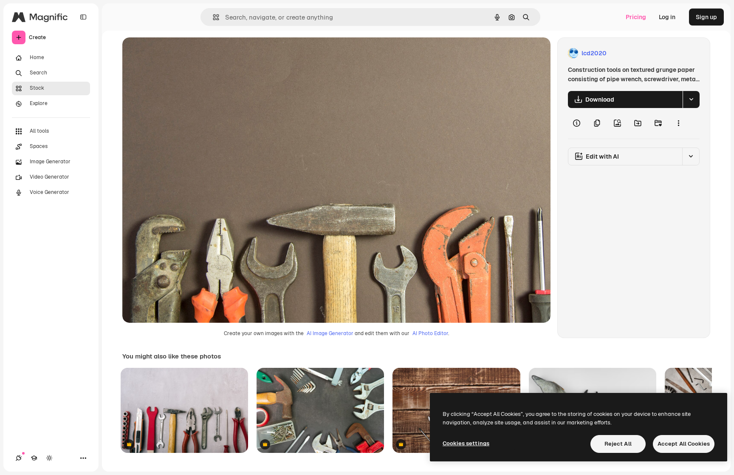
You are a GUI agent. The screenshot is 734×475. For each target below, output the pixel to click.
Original (177, 53)
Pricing (636, 17)
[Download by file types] (691, 99)
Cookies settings (466, 443)
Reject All (618, 443)
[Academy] (34, 458)
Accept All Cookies (684, 443)
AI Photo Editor (430, 333)
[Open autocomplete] (212, 17)
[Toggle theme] (49, 458)
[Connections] (18, 458)
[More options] (678, 123)
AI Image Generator (330, 333)
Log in (667, 17)
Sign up (706, 17)
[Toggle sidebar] (83, 17)
